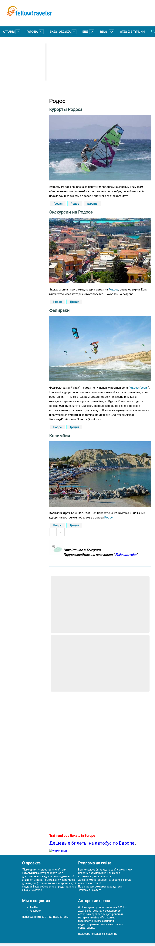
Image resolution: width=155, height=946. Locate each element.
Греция (57, 203)
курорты (92, 203)
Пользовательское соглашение (97, 933)
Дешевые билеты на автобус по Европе (91, 843)
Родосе (113, 289)
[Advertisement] (24, 62)
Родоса (133, 387)
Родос (75, 203)
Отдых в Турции (132, 31)
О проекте (31, 863)
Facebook (35, 910)
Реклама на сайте (90, 889)
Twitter (34, 907)
